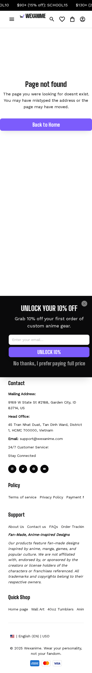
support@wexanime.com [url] (41, 439)
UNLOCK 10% (49, 352)
